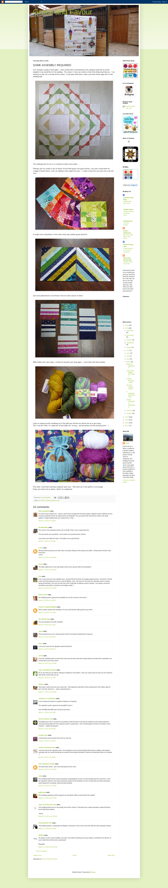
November (130, 335)
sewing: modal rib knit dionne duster (128, 213)
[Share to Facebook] (66, 497)
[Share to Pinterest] (68, 497)
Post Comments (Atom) (49, 859)
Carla (127, 443)
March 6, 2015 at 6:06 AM (46, 637)
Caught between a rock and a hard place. (128, 250)
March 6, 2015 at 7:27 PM (46, 678)
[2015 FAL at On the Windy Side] (130, 78)
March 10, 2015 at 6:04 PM (47, 798)
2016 (127, 325)
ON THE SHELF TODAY (129, 387)
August (129, 347)
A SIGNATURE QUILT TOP (130, 394)
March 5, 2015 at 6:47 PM (46, 612)
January (129, 413)
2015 (127, 328)
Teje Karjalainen (44, 511)
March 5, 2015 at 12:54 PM (47, 588)
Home (75, 855)
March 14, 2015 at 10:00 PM (47, 847)
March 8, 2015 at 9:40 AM (46, 729)
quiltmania (42, 792)
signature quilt (55, 500)
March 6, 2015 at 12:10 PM (47, 663)
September (130, 343)
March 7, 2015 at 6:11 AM (46, 712)
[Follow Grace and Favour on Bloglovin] (130, 186)
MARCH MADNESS (130, 366)
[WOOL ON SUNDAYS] (129, 142)
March (129, 362)
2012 (127, 423)
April (128, 359)
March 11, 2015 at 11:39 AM (47, 816)
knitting (48, 500)
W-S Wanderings (44, 619)
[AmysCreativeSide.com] (129, 108)
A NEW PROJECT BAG (130, 380)
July (128, 350)
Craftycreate (42, 735)
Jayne (40, 631)
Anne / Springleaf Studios (47, 670)
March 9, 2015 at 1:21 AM (46, 741)
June (128, 353)
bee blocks (42, 500)
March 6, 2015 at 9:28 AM (46, 649)
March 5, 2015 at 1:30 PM (46, 600)
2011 (127, 426)
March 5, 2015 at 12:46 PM (47, 570)
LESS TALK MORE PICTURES (130, 373)
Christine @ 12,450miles (47, 698)
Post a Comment (41, 851)
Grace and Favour (62, 12)
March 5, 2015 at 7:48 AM (46, 541)
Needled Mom (43, 527)
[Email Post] (54, 497)
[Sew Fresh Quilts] (130, 133)
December (130, 330)
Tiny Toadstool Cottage (46, 764)
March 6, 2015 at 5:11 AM (46, 625)
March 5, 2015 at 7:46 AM (46, 521)
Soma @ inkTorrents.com (47, 804)
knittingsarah (128, 221)
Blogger (93, 872)
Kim (39, 576)
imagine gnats (128, 209)
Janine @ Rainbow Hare (46, 747)
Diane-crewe (42, 595)
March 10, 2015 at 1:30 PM (47, 786)
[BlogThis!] (61, 497)
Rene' (40, 643)
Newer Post (37, 855)
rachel (40, 656)
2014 (127, 417)
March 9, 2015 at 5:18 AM (46, 757)
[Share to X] (63, 497)
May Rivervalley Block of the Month (128, 236)
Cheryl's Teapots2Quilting (47, 607)
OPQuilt (41, 835)
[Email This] (59, 497)
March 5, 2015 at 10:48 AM (47, 557)
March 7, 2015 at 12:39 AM (47, 692)
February (130, 410)
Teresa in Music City (45, 719)
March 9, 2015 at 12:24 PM (47, 769)
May (128, 356)
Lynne (40, 548)
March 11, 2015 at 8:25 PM (47, 828)
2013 (127, 420)
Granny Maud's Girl (45, 823)
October (129, 340)
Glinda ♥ (41, 684)
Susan (40, 564)
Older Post (111, 855)
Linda (40, 776)
